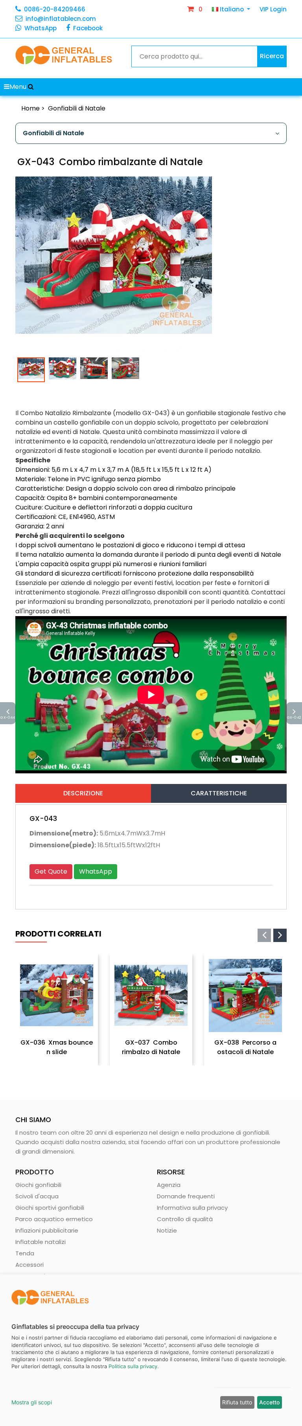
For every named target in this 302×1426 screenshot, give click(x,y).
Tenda (24, 1253)
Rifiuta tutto (237, 1402)
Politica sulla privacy (133, 1366)
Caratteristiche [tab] (219, 793)
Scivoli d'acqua (37, 1196)
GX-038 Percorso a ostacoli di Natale (245, 1047)
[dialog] (151, 1350)
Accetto (269, 1402)
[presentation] (264, 935)
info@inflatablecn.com (61, 19)
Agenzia (168, 1185)
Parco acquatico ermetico (54, 1219)
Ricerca (272, 56)
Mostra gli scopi (31, 1402)
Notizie (167, 1230)
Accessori (29, 1264)
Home (30, 108)
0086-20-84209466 (54, 9)
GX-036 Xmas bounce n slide (56, 1047)
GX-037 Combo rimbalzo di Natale (151, 1047)
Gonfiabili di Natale (76, 108)
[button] (31, 87)
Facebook (88, 28)
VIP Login (273, 9)
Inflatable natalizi (40, 1242)
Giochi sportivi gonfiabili (49, 1207)
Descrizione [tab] (83, 793)
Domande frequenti (186, 1196)
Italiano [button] (231, 9)
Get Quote (51, 871)
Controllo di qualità (185, 1219)
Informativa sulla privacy (192, 1207)
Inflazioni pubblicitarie (46, 1230)
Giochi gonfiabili (38, 1185)
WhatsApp (40, 28)
